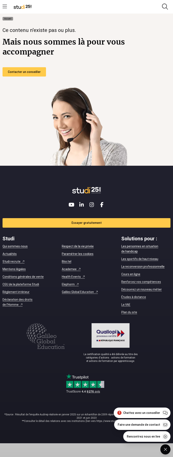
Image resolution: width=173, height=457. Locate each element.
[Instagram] (91, 204)
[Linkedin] (81, 204)
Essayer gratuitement (87, 222)
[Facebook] (101, 204)
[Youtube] (71, 204)
